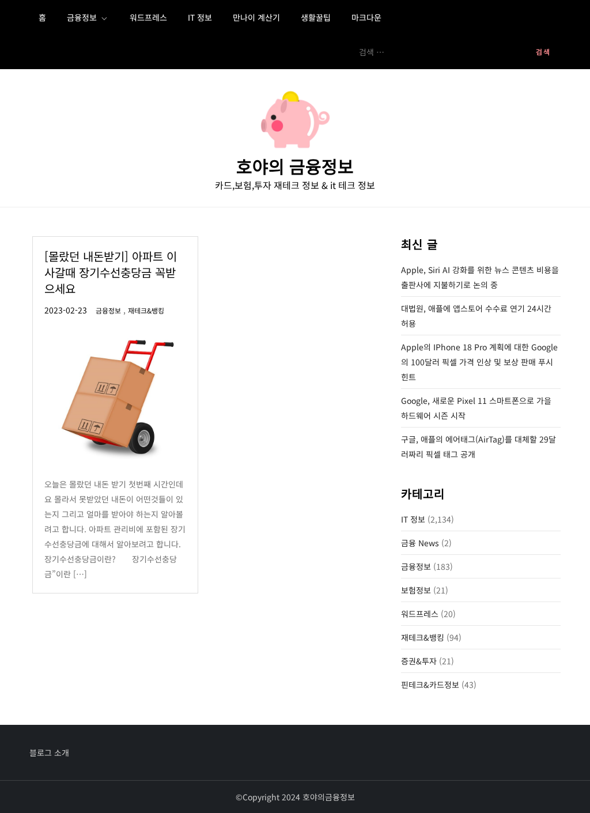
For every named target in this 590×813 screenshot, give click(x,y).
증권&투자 (419, 661)
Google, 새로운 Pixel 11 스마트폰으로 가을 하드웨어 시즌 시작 (476, 408)
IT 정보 (200, 17)
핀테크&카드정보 (430, 684)
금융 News (420, 543)
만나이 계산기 (256, 17)
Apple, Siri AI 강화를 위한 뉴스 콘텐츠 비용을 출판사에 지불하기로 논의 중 (480, 277)
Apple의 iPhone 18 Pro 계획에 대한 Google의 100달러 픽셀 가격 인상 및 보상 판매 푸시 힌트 (479, 362)
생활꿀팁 (316, 17)
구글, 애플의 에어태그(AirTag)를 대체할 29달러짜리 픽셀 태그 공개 (478, 446)
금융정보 (82, 17)
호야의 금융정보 (295, 166)
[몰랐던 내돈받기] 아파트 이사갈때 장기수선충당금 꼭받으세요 (110, 272)
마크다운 (366, 17)
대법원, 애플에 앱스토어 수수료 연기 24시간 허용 (476, 315)
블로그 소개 (49, 752)
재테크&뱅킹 (146, 310)
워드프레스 (148, 17)
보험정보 (416, 590)
